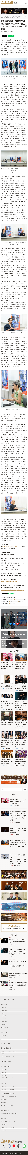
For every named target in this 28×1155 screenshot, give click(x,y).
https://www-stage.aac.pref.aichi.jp (12, 590)
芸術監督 (12, 603)
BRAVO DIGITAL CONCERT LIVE (10, 1113)
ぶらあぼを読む (5, 1066)
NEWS (12, 31)
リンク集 (3, 1083)
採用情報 (4, 1124)
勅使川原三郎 (13, 601)
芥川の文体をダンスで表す (9, 546)
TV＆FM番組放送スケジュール (9, 1057)
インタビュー (5, 1019)
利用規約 (4, 1102)
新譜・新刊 (4, 1021)
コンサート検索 (5, 1043)
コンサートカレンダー (7, 999)
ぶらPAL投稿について (7, 1078)
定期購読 (4, 1075)
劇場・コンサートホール (8, 1086)
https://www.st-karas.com (9, 581)
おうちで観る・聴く (7, 1048)
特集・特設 (4, 1032)
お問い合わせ (5, 1130)
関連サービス (5, 1110)
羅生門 (20, 601)
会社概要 (3, 1118)
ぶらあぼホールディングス (8, 1121)
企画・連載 (4, 1010)
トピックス (4, 1013)
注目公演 (4, 1016)
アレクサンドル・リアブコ (9, 597)
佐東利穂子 (5, 601)
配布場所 (4, 1072)
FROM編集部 (5, 1027)
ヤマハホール (5, 1038)
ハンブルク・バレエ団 (20, 599)
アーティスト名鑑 (6, 1061)
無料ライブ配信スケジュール (9, 1051)
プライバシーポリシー (7, 1105)
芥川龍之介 (5, 603)
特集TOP (4, 1035)
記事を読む (4, 1004)
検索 (25, 789)
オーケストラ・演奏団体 (8, 1089)
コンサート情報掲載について (9, 1096)
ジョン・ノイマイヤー (8, 599)
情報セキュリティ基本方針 (8, 1127)
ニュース (4, 1007)
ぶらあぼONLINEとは (7, 1094)
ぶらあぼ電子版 (6, 1069)
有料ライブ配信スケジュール (9, 1054)
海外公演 (4, 1024)
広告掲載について (6, 1099)
